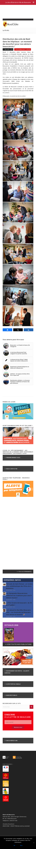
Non (21, 845)
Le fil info (6, 30)
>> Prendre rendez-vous (12, 457)
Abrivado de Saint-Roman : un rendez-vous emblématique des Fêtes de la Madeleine (19, 586)
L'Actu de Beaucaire (20, 49)
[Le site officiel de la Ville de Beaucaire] (15, 24)
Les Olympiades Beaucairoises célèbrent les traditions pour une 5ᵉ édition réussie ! (19, 595)
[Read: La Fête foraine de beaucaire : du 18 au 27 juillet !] (4, 603)
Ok (14, 845)
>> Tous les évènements (24, 571)
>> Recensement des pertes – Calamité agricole (17, 672)
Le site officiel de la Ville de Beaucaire (18, 2)
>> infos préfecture (11, 740)
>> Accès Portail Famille (12, 684)
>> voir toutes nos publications (18, 644)
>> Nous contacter (11, 469)
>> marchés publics (11, 695)
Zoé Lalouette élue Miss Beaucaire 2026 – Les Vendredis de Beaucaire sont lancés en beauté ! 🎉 (18, 612)
